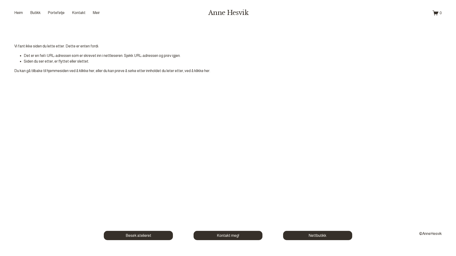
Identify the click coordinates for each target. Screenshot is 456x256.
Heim (18, 13)
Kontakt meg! (228, 235)
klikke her (86, 71)
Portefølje (56, 13)
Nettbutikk (317, 235)
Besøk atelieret (138, 235)
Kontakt (79, 13)
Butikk (35, 13)
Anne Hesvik (228, 13)
